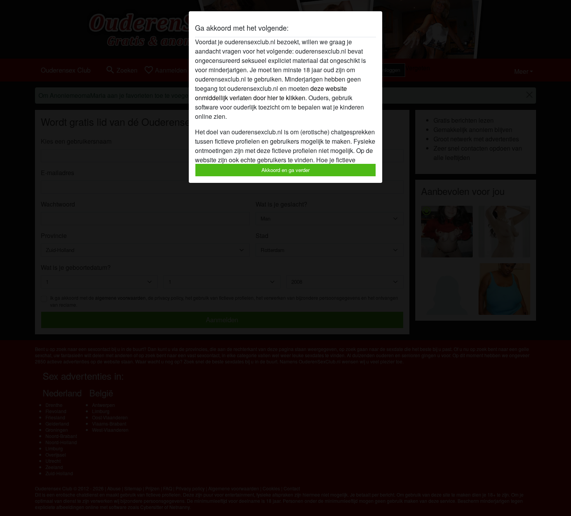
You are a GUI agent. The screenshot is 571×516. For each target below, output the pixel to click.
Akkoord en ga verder (285, 170)
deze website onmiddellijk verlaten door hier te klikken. (271, 93)
